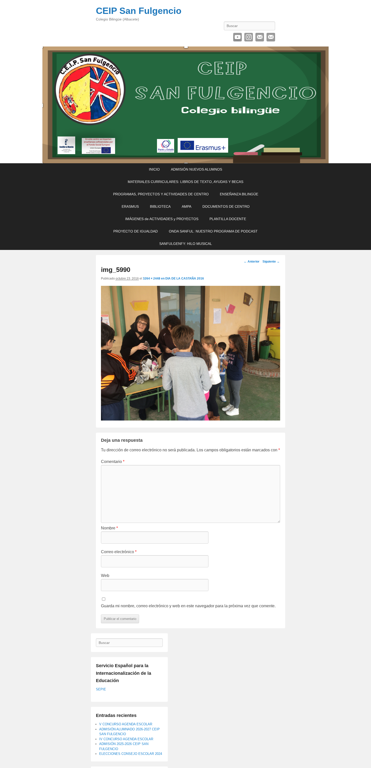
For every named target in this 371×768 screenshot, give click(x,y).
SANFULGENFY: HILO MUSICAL (185, 244)
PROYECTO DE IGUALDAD (135, 231)
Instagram (248, 37)
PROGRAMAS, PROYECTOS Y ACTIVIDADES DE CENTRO (161, 194)
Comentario (112, 461)
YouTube (237, 37)
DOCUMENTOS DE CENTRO (226, 206)
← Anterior (251, 261)
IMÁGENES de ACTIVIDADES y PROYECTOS (161, 219)
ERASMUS (130, 206)
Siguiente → (271, 261)
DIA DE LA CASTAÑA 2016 (184, 278)
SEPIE (101, 689)
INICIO (154, 169)
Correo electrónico (259, 37)
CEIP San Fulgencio (138, 11)
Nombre (109, 528)
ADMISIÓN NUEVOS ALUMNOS (196, 169)
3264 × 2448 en (154, 278)
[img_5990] (190, 419)
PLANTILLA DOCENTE (227, 219)
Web (105, 575)
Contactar (271, 37)
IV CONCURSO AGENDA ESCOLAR (126, 739)
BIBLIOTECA (160, 206)
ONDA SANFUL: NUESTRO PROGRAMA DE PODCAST (213, 231)
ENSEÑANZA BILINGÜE (239, 194)
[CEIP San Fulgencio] (185, 104)
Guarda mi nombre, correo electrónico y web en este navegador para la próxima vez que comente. (188, 606)
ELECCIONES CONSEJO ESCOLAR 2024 (130, 754)
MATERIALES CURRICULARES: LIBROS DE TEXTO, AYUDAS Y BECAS (185, 182)
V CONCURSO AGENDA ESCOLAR (125, 724)
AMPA (186, 206)
